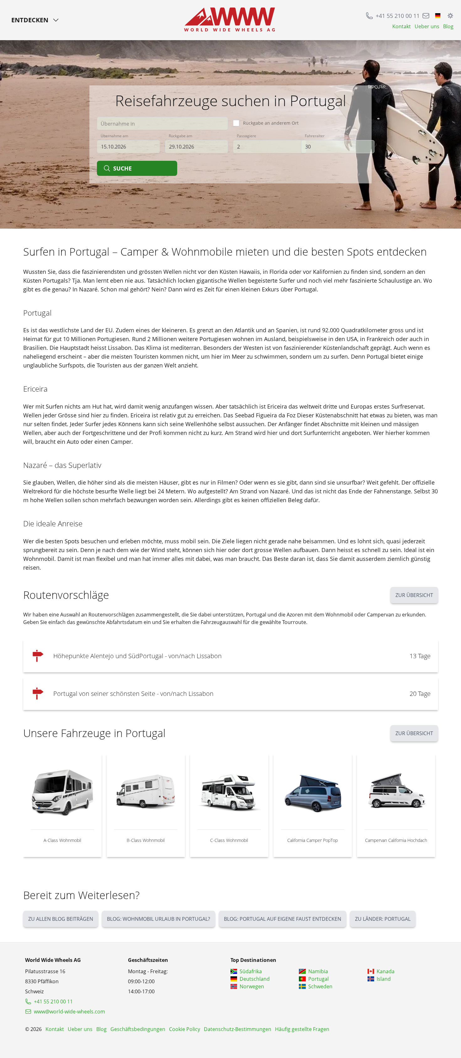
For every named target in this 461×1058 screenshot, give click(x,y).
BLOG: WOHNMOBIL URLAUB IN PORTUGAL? (158, 918)
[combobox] (162, 123)
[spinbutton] (269, 146)
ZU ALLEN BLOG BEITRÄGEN (60, 918)
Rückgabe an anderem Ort (271, 123)
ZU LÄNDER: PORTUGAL (383, 918)
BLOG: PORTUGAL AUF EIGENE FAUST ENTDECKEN (282, 918)
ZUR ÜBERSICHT (414, 595)
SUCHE (122, 168)
